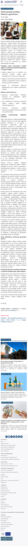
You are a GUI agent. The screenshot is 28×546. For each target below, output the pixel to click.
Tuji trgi (3, 474)
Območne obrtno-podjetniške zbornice (9, 465)
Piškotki (3, 528)
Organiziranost (4, 487)
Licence (2, 501)
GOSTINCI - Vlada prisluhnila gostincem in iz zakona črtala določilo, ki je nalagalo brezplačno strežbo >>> (13, 319)
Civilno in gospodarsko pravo (7, 449)
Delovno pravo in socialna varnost (8, 445)
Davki (2, 441)
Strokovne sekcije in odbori (7, 463)
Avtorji (2, 530)
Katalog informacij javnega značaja (8, 492)
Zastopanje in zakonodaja (7, 468)
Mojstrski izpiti (4, 455)
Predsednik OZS (4, 488)
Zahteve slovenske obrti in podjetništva (9, 472)
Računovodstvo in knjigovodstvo (8, 447)
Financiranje (3, 482)
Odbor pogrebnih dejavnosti (11, 5)
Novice (21, 5)
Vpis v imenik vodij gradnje (7, 506)
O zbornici (3, 485)
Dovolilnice (3, 503)
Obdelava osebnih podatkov (7, 524)
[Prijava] (21, 2)
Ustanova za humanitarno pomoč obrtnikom (12, 512)
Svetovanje (3, 439)
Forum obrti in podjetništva (7, 470)
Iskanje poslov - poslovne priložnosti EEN (10, 480)
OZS (2, 5)
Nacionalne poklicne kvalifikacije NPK (9, 457)
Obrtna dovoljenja (5, 504)
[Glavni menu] (2, 2)
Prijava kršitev (4, 494)
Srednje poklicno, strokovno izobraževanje (10, 459)
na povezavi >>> (14, 310)
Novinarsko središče (5, 490)
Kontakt (2, 496)
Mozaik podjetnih (4, 518)
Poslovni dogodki (4, 476)
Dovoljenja (3, 499)
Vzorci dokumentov (5, 451)
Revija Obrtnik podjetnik (6, 516)
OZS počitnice (4, 520)
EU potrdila (3, 508)
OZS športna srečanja (5, 522)
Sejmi (2, 478)
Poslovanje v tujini (5, 443)
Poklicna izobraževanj (6, 453)
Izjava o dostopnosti (5, 526)
